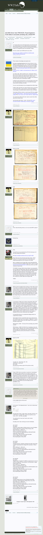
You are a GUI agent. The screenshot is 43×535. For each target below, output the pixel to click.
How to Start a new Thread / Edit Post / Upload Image (28, 94)
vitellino (14, 281)
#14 (37, 490)
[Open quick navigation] (37, 13)
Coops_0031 (8, 49)
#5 (37, 221)
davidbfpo (7, 68)
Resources (19, 9)
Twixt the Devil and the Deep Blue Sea (20, 264)
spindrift (7, 116)
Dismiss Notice (41, 526)
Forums (11, 9)
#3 (37, 143)
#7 (37, 244)
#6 (37, 232)
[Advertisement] (24, 23)
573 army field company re (11, 37)
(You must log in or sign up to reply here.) (32, 507)
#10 (37, 334)
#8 (37, 281)
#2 (37, 104)
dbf (18, 57)
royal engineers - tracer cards (10, 39)
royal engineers (17, 38)
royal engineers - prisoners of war (24, 38)
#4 (37, 181)
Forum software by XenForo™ (12, 533)
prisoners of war (11, 38)
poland (7, 38)
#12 (37, 383)
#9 (37, 296)
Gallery (15, 9)
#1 (37, 55)
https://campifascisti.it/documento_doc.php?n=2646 (23, 255)
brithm (7, 502)
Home (8, 9)
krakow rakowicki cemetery (27, 37)
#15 (37, 503)
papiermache (15, 57)
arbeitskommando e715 (19, 37)
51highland (7, 245)
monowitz (34, 37)
